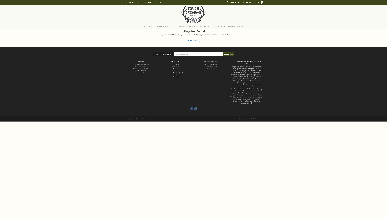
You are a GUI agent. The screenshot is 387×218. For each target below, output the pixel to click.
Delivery (175, 69)
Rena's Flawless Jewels (176, 73)
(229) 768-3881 (246, 2)
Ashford (234, 79)
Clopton (239, 79)
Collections (178, 26)
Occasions (148, 26)
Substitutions (176, 71)
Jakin (248, 75)
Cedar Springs (241, 71)
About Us (176, 65)
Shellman (241, 77)
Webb (246, 77)
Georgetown (235, 75)
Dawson (243, 73)
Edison (249, 73)
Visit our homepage (193, 40)
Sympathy (192, 26)
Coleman (259, 71)
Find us (140, 73)
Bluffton (233, 71)
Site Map (176, 77)
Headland (243, 75)
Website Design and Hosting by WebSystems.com (249, 118)
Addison (258, 77)
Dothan (252, 79)
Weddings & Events (207, 26)
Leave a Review (176, 75)
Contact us (175, 67)
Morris (259, 75)
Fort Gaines (256, 73)
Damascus (236, 73)
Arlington (251, 69)
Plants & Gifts (163, 26)
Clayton (252, 71)
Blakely (257, 69)
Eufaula (257, 79)
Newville (234, 77)
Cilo (248, 71)
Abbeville (244, 69)
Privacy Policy (149, 118)
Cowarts (246, 79)
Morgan (253, 75)
